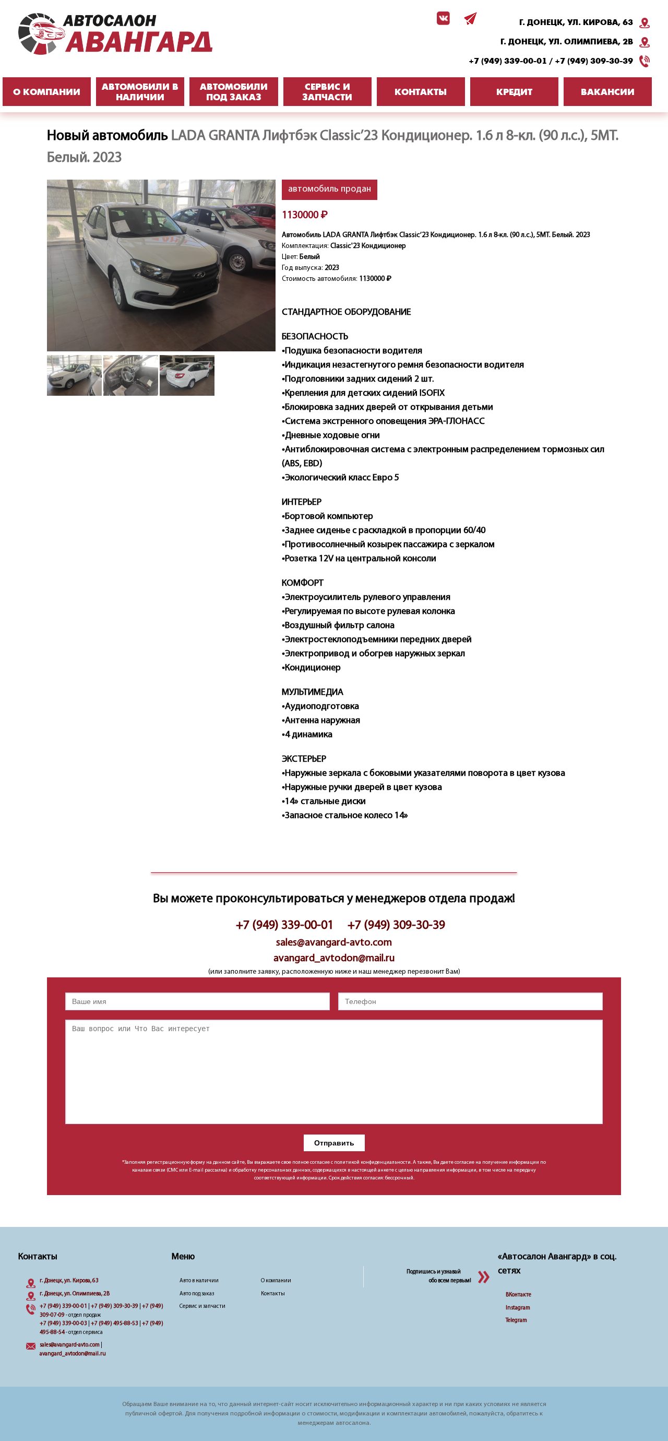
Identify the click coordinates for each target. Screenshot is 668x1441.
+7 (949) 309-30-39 (594, 61)
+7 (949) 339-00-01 (508, 61)
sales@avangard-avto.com (334, 943)
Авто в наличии (199, 1281)
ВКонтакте (518, 1295)
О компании (276, 1281)
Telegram (516, 1321)
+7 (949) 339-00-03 (63, 1324)
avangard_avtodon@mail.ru (334, 958)
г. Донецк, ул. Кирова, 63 (576, 22)
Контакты (273, 1294)
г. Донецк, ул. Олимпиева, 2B (566, 41)
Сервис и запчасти (202, 1306)
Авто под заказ (197, 1294)
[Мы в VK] (441, 18)
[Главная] (135, 34)
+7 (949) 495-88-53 (114, 1324)
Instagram (518, 1308)
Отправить (334, 1143)
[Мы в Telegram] (468, 18)
